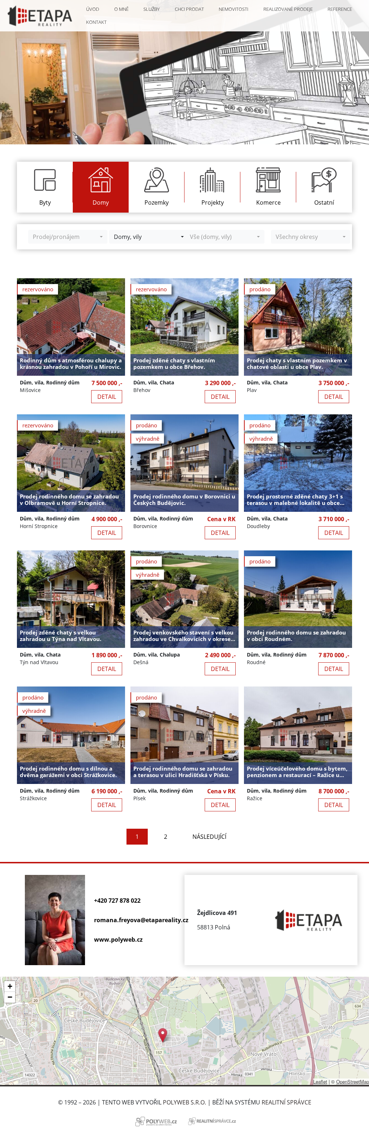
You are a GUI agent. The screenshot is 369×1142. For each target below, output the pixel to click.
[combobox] (67, 237)
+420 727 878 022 (117, 901)
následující (209, 837)
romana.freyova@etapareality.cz (141, 920)
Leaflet (320, 1081)
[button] (162, 1035)
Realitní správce (286, 1102)
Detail (106, 397)
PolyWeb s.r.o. (184, 1102)
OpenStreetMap (352, 1081)
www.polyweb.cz (118, 939)
